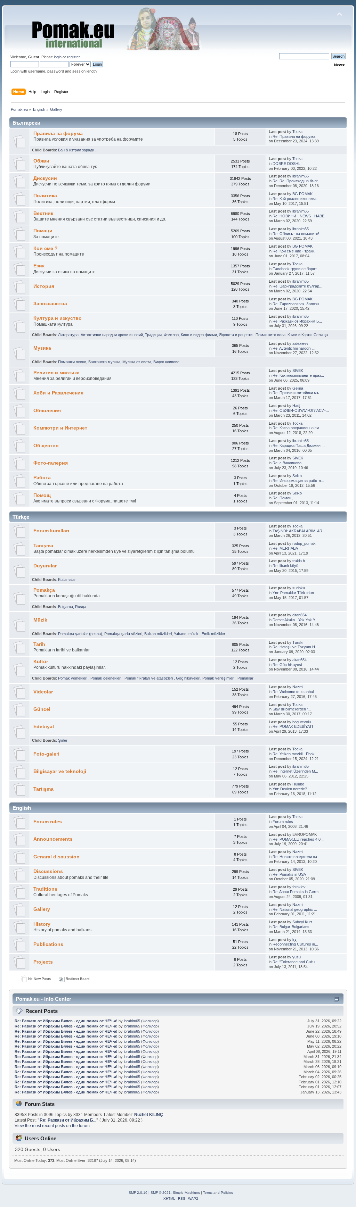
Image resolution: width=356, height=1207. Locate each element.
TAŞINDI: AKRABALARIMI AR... (299, 531)
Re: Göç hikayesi (287, 665)
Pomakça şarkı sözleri (123, 634)
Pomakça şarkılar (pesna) (80, 634)
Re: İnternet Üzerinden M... (295, 771)
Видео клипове (166, 362)
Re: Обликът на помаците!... (297, 234)
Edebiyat (43, 726)
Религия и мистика (56, 372)
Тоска (297, 132)
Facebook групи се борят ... (297, 269)
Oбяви (41, 161)
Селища (321, 335)
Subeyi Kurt (302, 922)
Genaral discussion (56, 856)
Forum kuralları (51, 530)
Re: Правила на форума (294, 136)
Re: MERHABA (285, 548)
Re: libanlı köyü (285, 566)
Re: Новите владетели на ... (297, 857)
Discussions (48, 871)
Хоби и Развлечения (58, 393)
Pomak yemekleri (73, 678)
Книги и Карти (300, 335)
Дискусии (45, 178)
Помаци (42, 230)
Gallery (41, 909)
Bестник (43, 213)
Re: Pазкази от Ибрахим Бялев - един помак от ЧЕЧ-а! (66, 1021)
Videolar (43, 691)
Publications (48, 944)
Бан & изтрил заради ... (78, 150)
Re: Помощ (282, 498)
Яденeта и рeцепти (236, 335)
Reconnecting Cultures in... (295, 944)
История (43, 286)
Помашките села (270, 335)
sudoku (298, 588)
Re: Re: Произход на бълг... (297, 181)
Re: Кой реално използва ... (297, 199)
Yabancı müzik (187, 634)
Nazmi (297, 687)
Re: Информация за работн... (298, 480)
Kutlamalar (67, 579)
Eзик (38, 265)
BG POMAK (302, 194)
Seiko (297, 476)
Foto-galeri (46, 754)
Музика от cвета (136, 362)
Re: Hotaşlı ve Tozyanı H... (295, 647)
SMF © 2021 (161, 1192)
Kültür (40, 661)
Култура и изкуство (57, 318)
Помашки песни (72, 362)
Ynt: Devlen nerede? (290, 789)
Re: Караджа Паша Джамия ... (299, 445)
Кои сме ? (45, 248)
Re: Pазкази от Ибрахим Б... (297, 321)
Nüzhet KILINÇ (148, 1114)
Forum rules (47, 821)
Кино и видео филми (199, 335)
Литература (68, 335)
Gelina (297, 388)
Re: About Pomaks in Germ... (297, 892)
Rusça (80, 607)
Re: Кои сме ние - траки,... (295, 251)
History (41, 924)
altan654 (299, 615)
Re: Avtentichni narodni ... (294, 348)
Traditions (45, 889)
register (73, 57)
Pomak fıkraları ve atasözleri (149, 678)
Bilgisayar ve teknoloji (59, 771)
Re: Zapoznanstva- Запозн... (297, 304)
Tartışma (43, 789)
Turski (297, 642)
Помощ (42, 495)
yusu (296, 957)
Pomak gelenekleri (106, 678)
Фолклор (171, 335)
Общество (46, 445)
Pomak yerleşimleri (218, 678)
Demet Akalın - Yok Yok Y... (295, 620)
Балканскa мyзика (104, 362)
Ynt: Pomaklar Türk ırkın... (295, 593)
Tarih (39, 644)
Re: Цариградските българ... (297, 286)
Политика (45, 195)
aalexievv (300, 343)
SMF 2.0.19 (138, 1192)
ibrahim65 (300, 176)
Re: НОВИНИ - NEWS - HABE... (300, 216)
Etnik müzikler (213, 634)
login (58, 57)
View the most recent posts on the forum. (53, 1125)
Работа (42, 477)
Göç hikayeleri (188, 678)
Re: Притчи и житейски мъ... (297, 393)
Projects (43, 962)
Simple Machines (186, 1192)
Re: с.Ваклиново (287, 463)
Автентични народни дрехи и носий (112, 335)
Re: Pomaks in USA (289, 874)
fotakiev (299, 887)
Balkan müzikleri (158, 634)
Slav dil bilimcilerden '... (292, 709)
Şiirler (62, 740)
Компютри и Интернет (60, 428)
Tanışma (43, 545)
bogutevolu (301, 722)
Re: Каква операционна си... (297, 428)
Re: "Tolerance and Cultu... (295, 962)
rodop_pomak (304, 543)
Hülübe (298, 784)
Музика (42, 348)
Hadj (296, 405)
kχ (294, 940)
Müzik (40, 620)
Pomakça (44, 590)
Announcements (53, 839)
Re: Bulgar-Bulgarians (291, 927)
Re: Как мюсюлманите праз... (298, 375)
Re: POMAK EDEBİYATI (293, 726)
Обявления (47, 410)
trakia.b (298, 561)
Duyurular (45, 565)
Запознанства (50, 303)
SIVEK (297, 370)
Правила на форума (58, 133)
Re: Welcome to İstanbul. (294, 692)
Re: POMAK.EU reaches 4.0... (298, 839)
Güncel (41, 709)
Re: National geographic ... (295, 909)
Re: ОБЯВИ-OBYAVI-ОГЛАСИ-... (301, 410)
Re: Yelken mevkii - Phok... (295, 754)
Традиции (153, 335)
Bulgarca (65, 607)
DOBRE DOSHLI (287, 163)
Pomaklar (245, 678)
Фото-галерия (50, 463)
